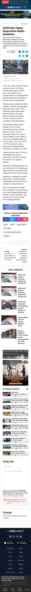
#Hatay (12, 224)
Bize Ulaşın (13, 589)
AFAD (5, 86)
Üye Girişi (26, 2)
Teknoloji (10, 560)
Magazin (20, 564)
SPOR (20, 548)
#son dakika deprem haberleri (12, 232)
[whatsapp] (23, 56)
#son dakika (7, 228)
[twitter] (27, 51)
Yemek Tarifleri (10, 572)
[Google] (9, 542)
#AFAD (6, 224)
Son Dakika (17, 24)
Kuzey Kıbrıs (20, 560)
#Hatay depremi (21, 224)
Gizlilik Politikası (20, 589)
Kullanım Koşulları (5, 589)
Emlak (10, 564)
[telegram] (19, 56)
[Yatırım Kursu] (15, 373)
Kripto (20, 556)
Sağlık (21, 552)
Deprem (11, 23)
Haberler (5, 23)
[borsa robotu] (15, 14)
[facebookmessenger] (23, 51)
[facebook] (19, 51)
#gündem (6, 236)
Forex (10, 556)
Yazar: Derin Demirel (9, 76)
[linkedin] (27, 56)
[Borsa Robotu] (15, 207)
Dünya (10, 552)
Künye (27, 589)
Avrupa (21, 568)
